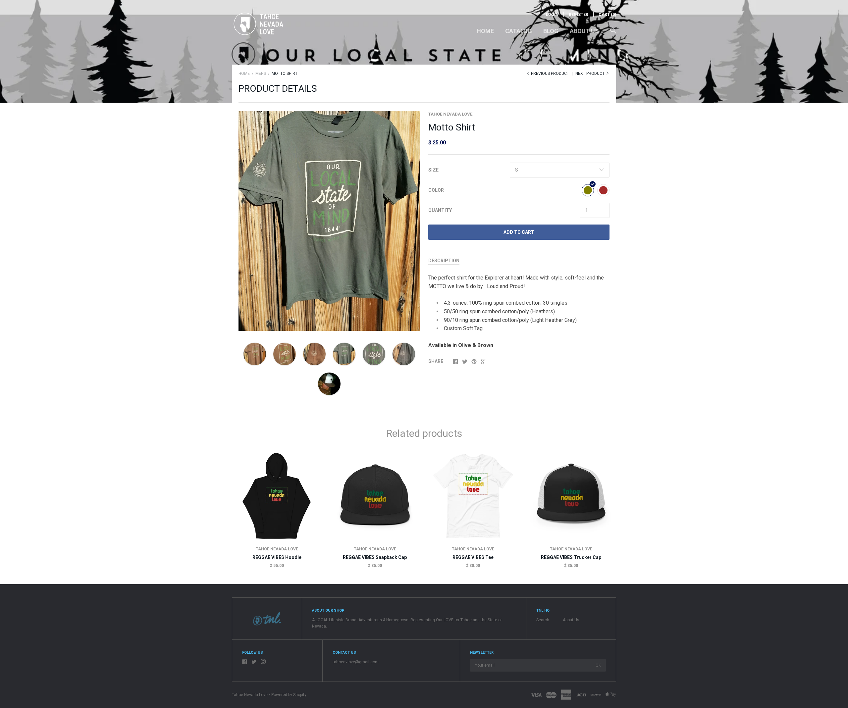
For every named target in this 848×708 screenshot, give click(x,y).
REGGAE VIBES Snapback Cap (375, 557)
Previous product (550, 73)
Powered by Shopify (288, 694)
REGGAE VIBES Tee (473, 557)
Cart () (607, 14)
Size (433, 170)
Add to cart (519, 232)
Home (485, 30)
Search (542, 620)
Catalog (518, 30)
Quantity (440, 210)
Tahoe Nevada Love (450, 114)
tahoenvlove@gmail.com (356, 662)
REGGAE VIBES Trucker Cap (571, 557)
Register (578, 14)
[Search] (613, 34)
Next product (590, 73)
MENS (260, 73)
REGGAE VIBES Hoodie (276, 557)
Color (436, 190)
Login (552, 14)
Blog (550, 30)
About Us (584, 30)
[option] (329, 221)
